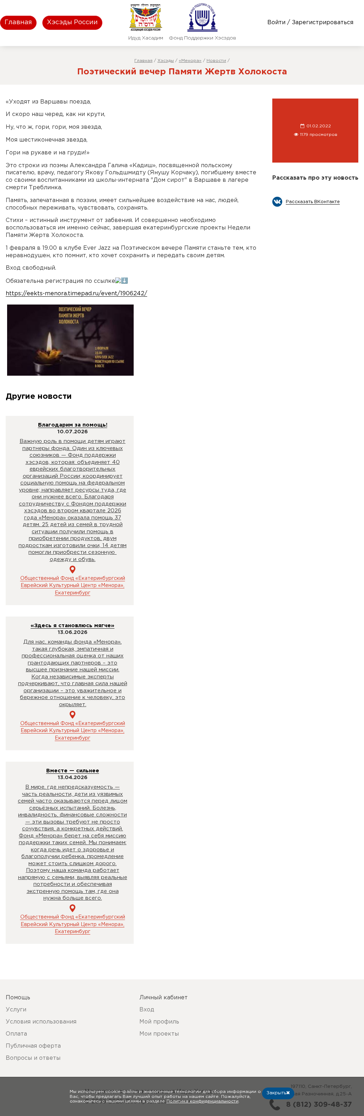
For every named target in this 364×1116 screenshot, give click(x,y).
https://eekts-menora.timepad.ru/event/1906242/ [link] (76, 293)
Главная (18, 22)
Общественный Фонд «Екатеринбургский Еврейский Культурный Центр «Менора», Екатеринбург (72, 585)
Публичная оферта (33, 1046)
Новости (216, 61)
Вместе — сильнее (72, 770)
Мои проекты (159, 1034)
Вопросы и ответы (33, 1058)
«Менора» (190, 61)
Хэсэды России (72, 22)
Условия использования (41, 1022)
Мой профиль (159, 1022)
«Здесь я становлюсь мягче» (72, 625)
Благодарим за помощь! (72, 425)
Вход (146, 1009)
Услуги (16, 1009)
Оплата (16, 1034)
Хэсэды (165, 61)
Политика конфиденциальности (202, 1101)
